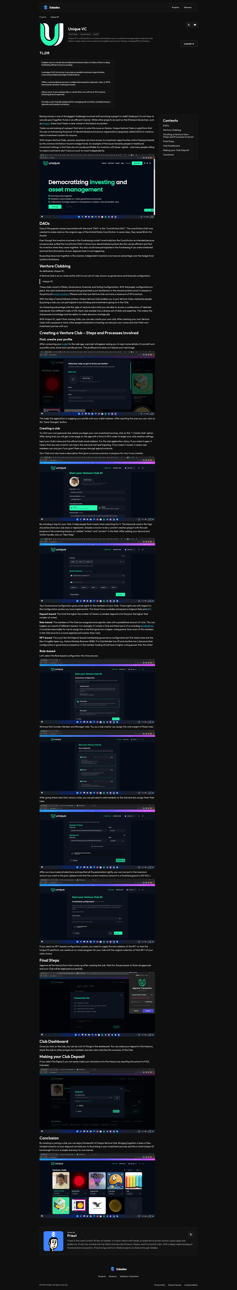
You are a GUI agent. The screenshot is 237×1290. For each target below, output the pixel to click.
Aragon (46, 123)
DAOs (166, 125)
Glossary (187, 7)
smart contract (61, 294)
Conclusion (169, 154)
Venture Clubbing (172, 130)
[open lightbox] (97, 186)
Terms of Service (174, 1285)
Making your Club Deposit (176, 150)
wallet (65, 344)
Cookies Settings (191, 1285)
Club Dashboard (171, 146)
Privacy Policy (160, 1285)
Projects (175, 7)
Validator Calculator (129, 1276)
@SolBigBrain (147, 625)
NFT (149, 609)
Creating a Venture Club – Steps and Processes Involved (178, 135)
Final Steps (169, 141)
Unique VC (55, 17)
